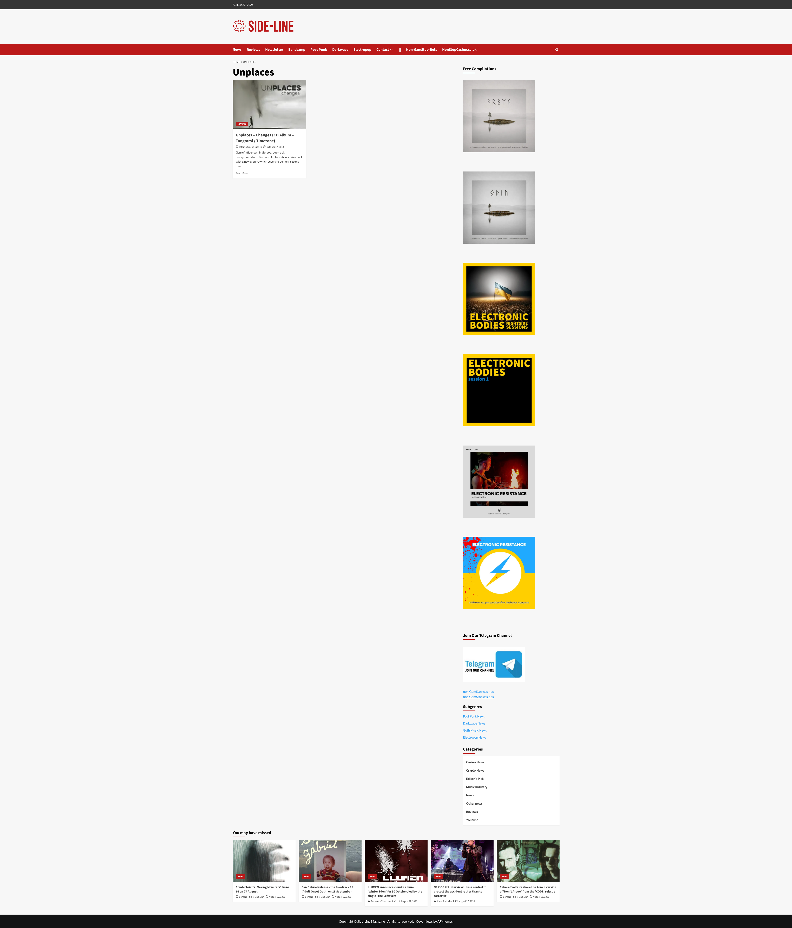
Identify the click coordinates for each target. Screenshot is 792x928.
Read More (242, 173)
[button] (557, 49)
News (237, 49)
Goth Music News (475, 730)
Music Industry (476, 787)
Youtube (472, 820)
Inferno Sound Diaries (250, 147)
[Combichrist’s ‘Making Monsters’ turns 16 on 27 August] (264, 861)
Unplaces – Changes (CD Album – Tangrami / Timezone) (265, 138)
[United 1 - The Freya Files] (499, 116)
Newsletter (274, 49)
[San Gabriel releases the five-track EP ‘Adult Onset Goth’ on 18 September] (330, 861)
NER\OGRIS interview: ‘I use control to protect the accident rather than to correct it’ (460, 891)
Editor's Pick (475, 778)
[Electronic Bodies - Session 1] (499, 390)
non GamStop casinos (478, 691)
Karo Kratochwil (445, 901)
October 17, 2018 (275, 147)
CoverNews (424, 921)
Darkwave (340, 49)
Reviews (253, 49)
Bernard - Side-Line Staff (251, 897)
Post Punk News (474, 716)
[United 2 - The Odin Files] (499, 207)
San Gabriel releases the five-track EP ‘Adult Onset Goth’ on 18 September (327, 889)
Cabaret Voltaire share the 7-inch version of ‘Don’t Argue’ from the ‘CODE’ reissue (528, 889)
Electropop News (474, 737)
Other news (474, 803)
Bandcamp (296, 49)
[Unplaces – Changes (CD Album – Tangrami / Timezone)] (269, 104)
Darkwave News (474, 723)
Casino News (475, 762)
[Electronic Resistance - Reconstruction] (499, 482)
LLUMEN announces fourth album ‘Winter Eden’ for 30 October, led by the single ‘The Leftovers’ (395, 891)
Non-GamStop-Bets (421, 49)
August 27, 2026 (277, 897)
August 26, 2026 (541, 897)
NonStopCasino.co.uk (459, 49)
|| (400, 49)
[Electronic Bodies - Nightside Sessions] (499, 299)
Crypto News (475, 770)
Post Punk (318, 49)
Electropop (362, 49)
